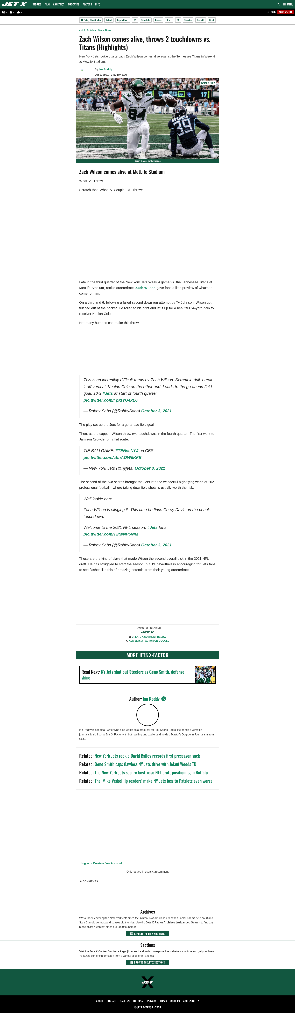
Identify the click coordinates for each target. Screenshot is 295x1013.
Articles (91, 30)
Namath (200, 20)
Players (87, 4)
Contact (111, 1001)
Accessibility (191, 1001)
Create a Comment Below (149, 636)
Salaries (188, 20)
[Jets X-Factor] (15, 4)
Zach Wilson (145, 288)
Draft (211, 20)
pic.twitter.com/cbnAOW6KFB (112, 457)
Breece (158, 20)
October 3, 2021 (156, 411)
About (99, 1001)
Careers (125, 1001)
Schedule (145, 20)
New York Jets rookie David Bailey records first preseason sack (147, 755)
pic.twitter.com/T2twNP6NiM (110, 534)
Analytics (59, 4)
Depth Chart (123, 20)
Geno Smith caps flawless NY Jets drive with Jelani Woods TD (145, 764)
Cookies (175, 1001)
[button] (288, 4)
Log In (272, 12)
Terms (163, 1001)
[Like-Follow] (19, 12)
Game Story (104, 30)
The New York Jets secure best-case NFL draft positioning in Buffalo (151, 772)
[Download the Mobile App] (4, 12)
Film (47, 4)
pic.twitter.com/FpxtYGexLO (110, 400)
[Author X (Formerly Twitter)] (163, 698)
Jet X (82, 30)
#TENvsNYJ (127, 450)
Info (97, 4)
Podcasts (73, 4)
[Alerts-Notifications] (11, 12)
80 (178, 20)
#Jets (108, 393)
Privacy (151, 1001)
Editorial (138, 1001)
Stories (36, 4)
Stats (169, 20)
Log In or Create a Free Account (101, 863)
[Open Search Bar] (278, 4)
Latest (109, 20)
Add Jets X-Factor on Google (149, 640)
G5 (135, 20)
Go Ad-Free (286, 12)
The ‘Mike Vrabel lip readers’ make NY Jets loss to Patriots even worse (154, 780)
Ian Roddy (105, 69)
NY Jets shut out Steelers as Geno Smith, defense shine (132, 674)
